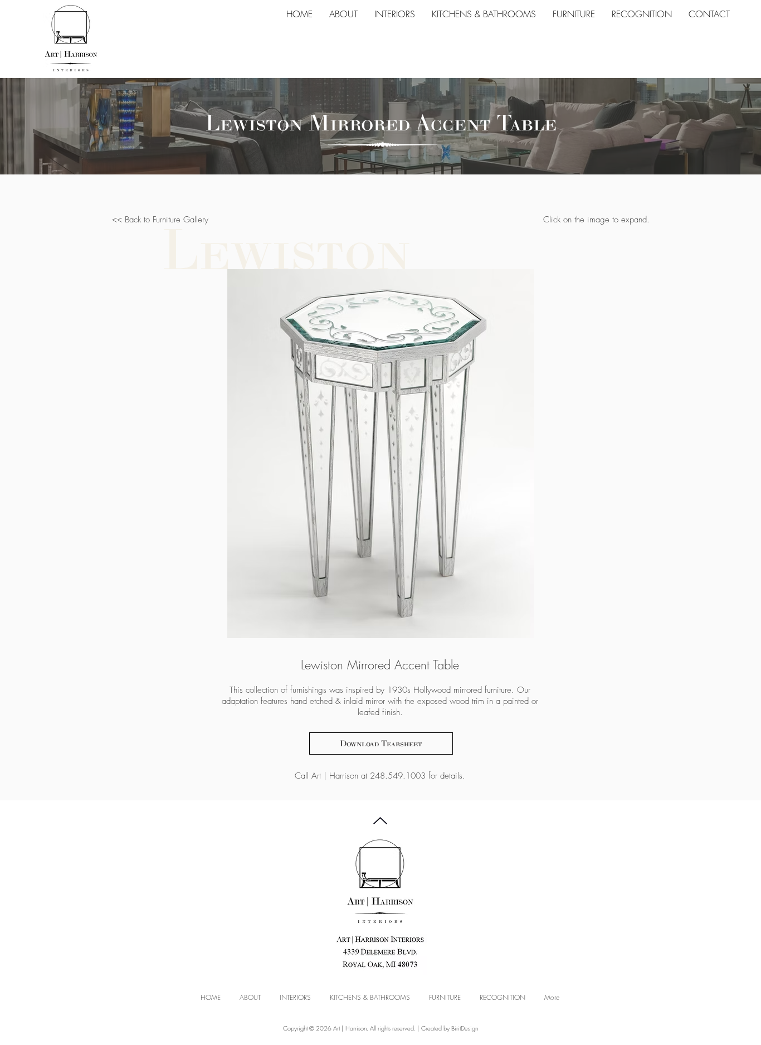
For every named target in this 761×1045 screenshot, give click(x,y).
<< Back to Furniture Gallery (160, 219)
